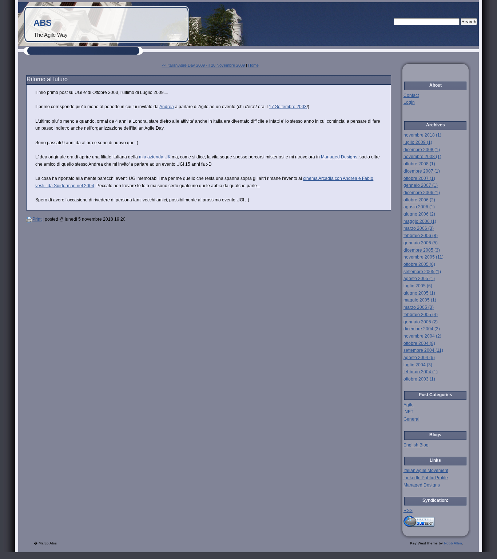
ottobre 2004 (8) (419, 343)
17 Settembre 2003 (288, 106)
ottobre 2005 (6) (419, 264)
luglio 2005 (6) (417, 285)
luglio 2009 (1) (417, 142)
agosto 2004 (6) (419, 357)
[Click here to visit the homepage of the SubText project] (435, 521)
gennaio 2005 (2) (420, 321)
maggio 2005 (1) (419, 300)
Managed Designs (339, 157)
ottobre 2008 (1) (419, 163)
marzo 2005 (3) (418, 307)
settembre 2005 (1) (422, 271)
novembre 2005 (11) (423, 257)
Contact (411, 95)
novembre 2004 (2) (422, 336)
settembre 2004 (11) (423, 350)
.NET (408, 411)
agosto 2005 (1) (419, 278)
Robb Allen (453, 543)
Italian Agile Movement (425, 470)
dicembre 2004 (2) (421, 328)
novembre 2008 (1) (422, 156)
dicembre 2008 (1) (421, 149)
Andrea (166, 106)
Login (409, 102)
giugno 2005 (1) (419, 293)
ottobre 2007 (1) (419, 178)
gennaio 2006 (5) (420, 242)
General (411, 419)
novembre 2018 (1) (422, 135)
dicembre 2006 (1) (421, 192)
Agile (408, 405)
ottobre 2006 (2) (419, 199)
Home (253, 65)
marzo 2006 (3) (418, 228)
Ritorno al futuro (47, 79)
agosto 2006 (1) (419, 206)
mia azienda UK (155, 157)
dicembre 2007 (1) (421, 171)
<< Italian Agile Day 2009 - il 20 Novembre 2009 (203, 65)
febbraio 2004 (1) (420, 371)
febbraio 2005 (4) (420, 314)
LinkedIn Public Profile (425, 477)
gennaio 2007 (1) (420, 185)
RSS (408, 510)
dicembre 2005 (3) (421, 250)
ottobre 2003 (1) (419, 379)
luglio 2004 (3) (417, 364)
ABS (42, 23)
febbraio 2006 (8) (420, 235)
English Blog (416, 445)
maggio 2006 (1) (419, 221)
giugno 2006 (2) (419, 214)
